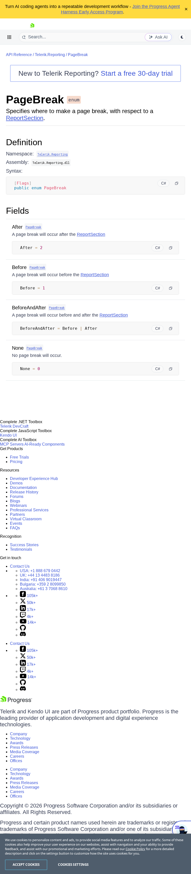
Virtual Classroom (26, 519)
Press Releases (24, 747)
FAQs (15, 528)
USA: (40, 571)
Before (19, 267)
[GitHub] (23, 629)
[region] (95, 854)
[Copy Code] (176, 183)
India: (41, 580)
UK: (40, 575)
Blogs (15, 501)
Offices (16, 761)
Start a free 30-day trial (137, 73)
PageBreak (78, 55)
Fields (17, 210)
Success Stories (24, 545)
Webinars (18, 505)
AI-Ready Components (44, 444)
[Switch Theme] (182, 37)
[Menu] (9, 37)
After (17, 227)
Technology (20, 738)
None (18, 348)
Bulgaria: (43, 584)
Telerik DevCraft (14, 426)
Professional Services (29, 510)
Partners (17, 514)
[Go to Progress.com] (16, 702)
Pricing (16, 462)
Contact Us (20, 566)
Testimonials (21, 549)
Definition (24, 142)
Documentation (23, 487)
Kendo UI (8, 435)
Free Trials (19, 457)
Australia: (43, 589)
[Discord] (23, 635)
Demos (16, 483)
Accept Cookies (26, 864)
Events (16, 523)
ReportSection (24, 118)
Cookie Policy (135, 849)
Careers (17, 756)
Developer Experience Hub (34, 478)
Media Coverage (24, 752)
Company (18, 734)
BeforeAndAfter (29, 307)
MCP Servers (12, 444)
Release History (24, 492)
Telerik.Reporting (50, 55)
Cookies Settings (73, 864)
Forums (16, 496)
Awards (16, 743)
